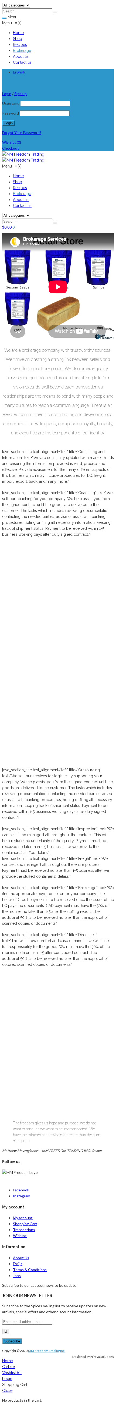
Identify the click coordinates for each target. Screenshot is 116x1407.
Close (7, 1390)
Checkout (10, 148)
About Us (21, 1257)
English (19, 72)
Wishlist (11, 142)
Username (10, 103)
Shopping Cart (25, 1223)
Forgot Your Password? (21, 132)
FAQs (17, 1263)
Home (7, 1361)
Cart (8, 1367)
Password (10, 113)
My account (23, 1217)
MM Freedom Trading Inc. (46, 1351)
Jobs (17, 1275)
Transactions (24, 1229)
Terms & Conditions (30, 1269)
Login (7, 1378)
